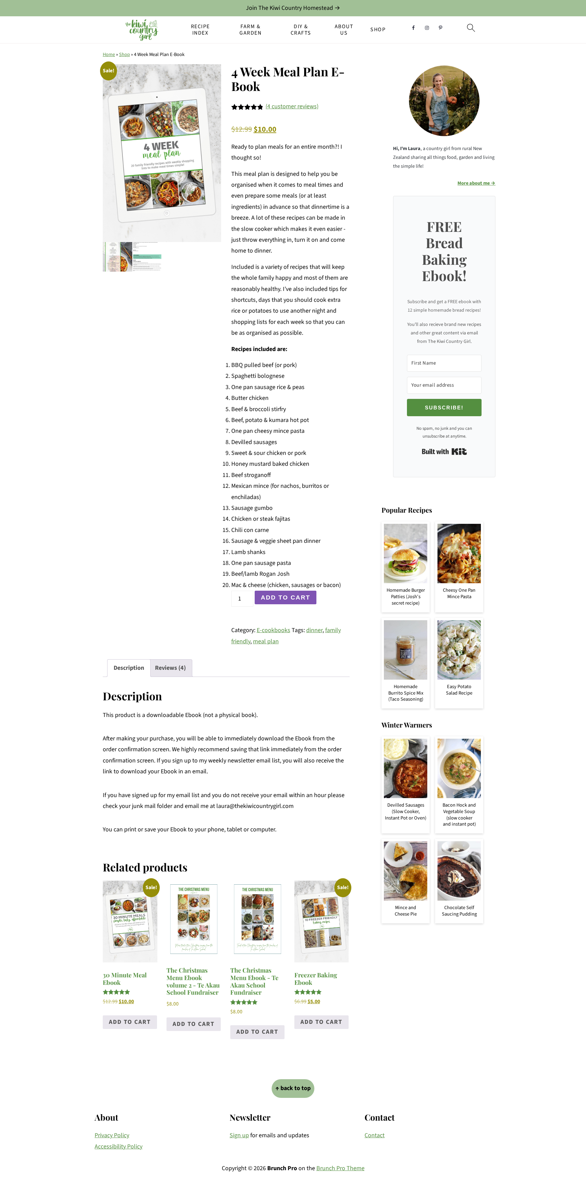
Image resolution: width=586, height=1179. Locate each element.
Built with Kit (444, 451)
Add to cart (285, 597)
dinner (314, 630)
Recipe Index (200, 29)
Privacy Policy (112, 1135)
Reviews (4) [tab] (170, 668)
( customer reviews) (292, 106)
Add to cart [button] (130, 1022)
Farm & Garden (250, 29)
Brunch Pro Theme (340, 1168)
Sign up (239, 1135)
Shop (378, 29)
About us (344, 29)
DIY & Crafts (301, 29)
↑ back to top (293, 1088)
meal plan (266, 641)
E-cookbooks (273, 630)
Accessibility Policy (118, 1146)
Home (109, 54)
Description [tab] (129, 668)
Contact (375, 1135)
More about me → (476, 183)
